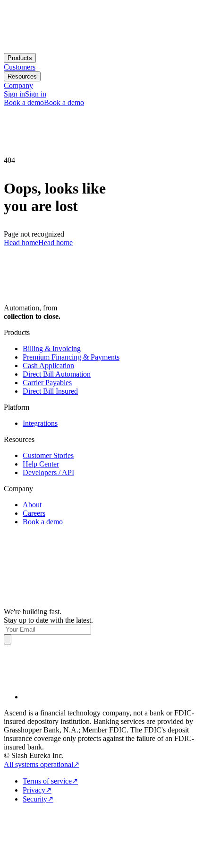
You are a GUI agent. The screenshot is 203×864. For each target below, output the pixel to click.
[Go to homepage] (27, 48)
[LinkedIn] (111, 676)
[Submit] (7, 639)
